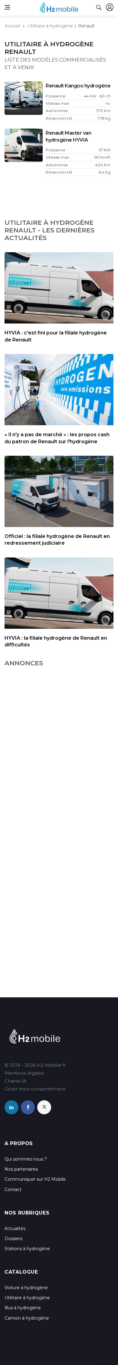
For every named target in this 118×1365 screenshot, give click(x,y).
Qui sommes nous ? (26, 1159)
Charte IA (15, 1081)
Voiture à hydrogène (26, 1287)
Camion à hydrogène (27, 1318)
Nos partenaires (21, 1169)
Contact (13, 1189)
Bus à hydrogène (23, 1307)
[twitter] (44, 1107)
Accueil (12, 26)
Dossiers (13, 1238)
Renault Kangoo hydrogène (78, 86)
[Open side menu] (7, 7)
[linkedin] (11, 1107)
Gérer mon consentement (35, 1089)
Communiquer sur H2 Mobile (35, 1179)
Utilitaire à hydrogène (50, 26)
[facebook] (28, 1107)
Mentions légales (24, 1073)
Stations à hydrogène (27, 1248)
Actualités (15, 1228)
